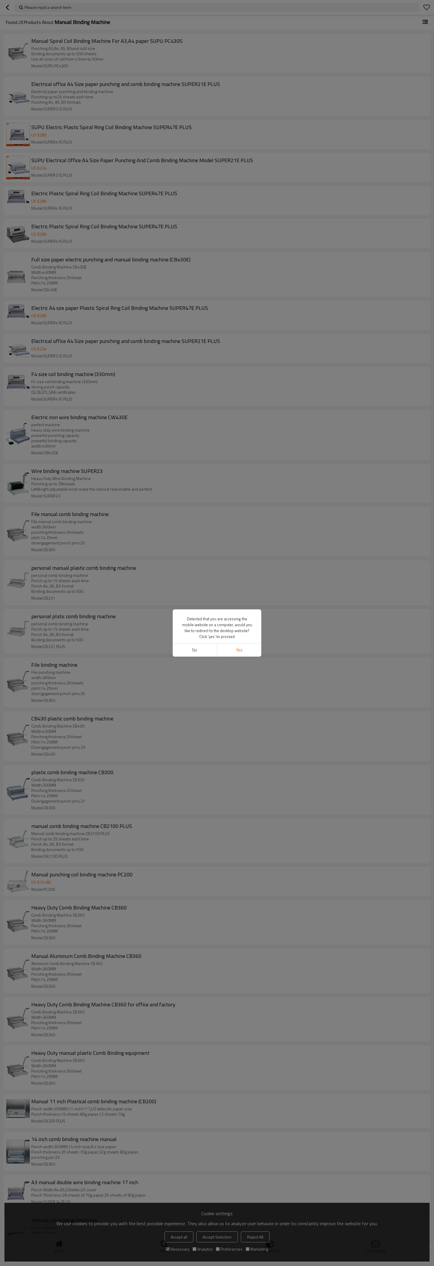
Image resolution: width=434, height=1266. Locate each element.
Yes (239, 650)
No (194, 650)
